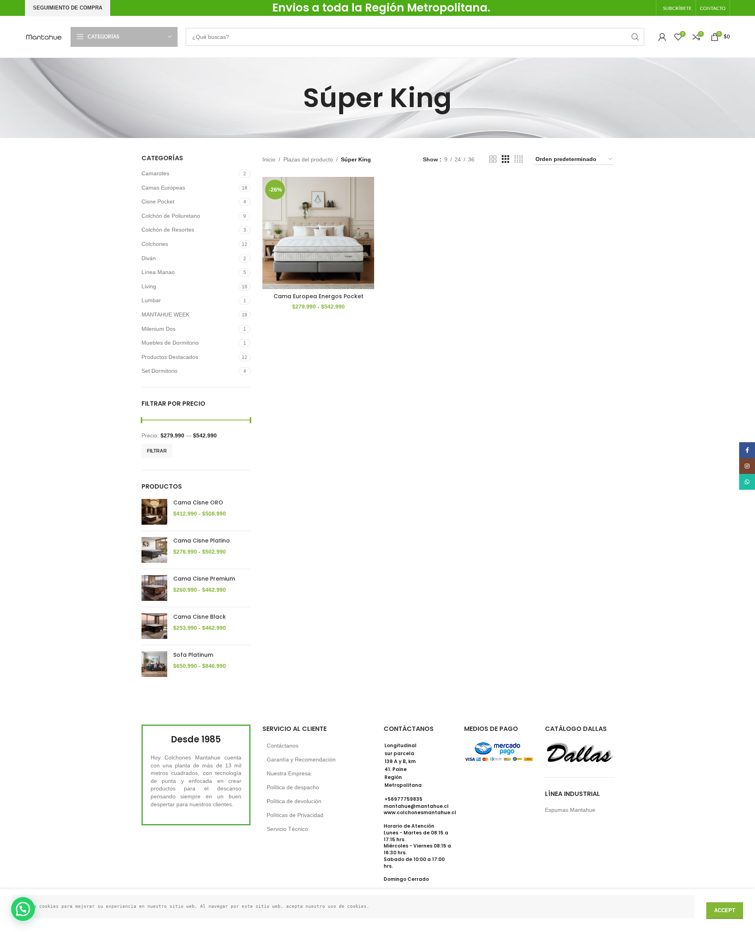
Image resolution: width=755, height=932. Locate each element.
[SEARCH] (635, 37)
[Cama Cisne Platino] (154, 550)
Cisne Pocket (157, 201)
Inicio (268, 159)
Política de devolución (294, 801)
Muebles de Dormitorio (170, 342)
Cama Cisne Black (199, 617)
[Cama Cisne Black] (154, 626)
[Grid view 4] (518, 159)
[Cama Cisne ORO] (154, 512)
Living (148, 286)
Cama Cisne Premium (204, 579)
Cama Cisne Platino (201, 541)
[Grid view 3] (505, 159)
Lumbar (151, 300)
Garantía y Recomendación (301, 759)
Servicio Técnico (287, 829)
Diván (148, 258)
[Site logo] (44, 36)
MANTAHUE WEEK (165, 314)
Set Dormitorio (159, 371)
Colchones (154, 244)
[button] (23, 909)
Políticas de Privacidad (295, 815)
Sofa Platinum (193, 655)
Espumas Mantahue (570, 810)
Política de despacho (293, 787)
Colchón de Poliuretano (170, 216)
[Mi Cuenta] (662, 37)
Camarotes (155, 173)
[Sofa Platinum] (154, 664)
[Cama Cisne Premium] (154, 588)
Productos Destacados (169, 357)
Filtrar (157, 451)
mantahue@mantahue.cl (416, 806)
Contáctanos (282, 745)
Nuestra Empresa (289, 773)
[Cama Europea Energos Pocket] (318, 233)
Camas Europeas (163, 187)
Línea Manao (158, 272)
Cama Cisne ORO (198, 502)
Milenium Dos (158, 329)
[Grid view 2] (493, 159)
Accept (724, 910)
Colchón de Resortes (167, 229)
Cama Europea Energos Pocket (318, 296)
